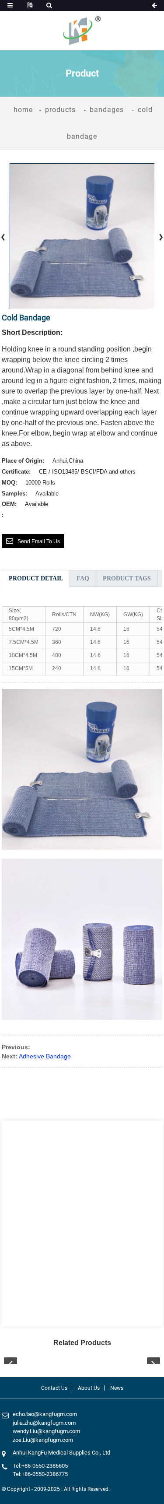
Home (23, 109)
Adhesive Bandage (45, 1056)
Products (60, 109)
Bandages (107, 109)
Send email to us (38, 541)
